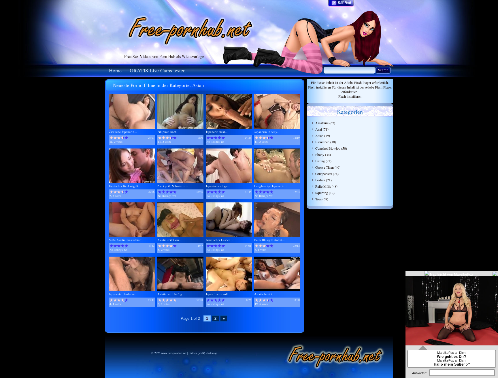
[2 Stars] (115, 138)
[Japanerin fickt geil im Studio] (229, 127)
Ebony (319, 154)
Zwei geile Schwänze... (172, 186)
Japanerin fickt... (217, 131)
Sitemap (212, 353)
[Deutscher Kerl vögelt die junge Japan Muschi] (132, 181)
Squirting (321, 192)
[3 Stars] (119, 138)
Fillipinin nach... (168, 131)
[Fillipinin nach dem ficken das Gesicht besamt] (180, 127)
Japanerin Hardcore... (123, 294)
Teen (318, 199)
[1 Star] (111, 138)
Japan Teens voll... (218, 294)
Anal (318, 129)
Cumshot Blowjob (327, 148)
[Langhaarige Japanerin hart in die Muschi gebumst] (277, 181)
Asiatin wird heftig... (171, 294)
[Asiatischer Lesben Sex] (229, 235)
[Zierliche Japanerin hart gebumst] (132, 127)
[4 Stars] (122, 138)
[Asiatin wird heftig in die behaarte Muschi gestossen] (180, 289)
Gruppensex (323, 173)
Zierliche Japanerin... (123, 131)
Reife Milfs (323, 186)
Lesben (320, 180)
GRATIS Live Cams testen (158, 70)
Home (115, 70)
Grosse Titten (324, 167)
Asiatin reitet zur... (169, 240)
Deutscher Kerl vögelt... (125, 186)
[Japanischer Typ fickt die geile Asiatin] (229, 181)
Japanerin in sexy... (267, 131)
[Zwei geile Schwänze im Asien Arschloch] (180, 181)
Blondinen (322, 142)
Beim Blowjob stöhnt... (269, 240)
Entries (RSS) (197, 353)
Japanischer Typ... (218, 186)
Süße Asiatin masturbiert (125, 240)
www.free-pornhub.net (173, 353)
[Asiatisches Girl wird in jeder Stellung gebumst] (277, 289)
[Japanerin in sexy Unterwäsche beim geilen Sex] (277, 127)
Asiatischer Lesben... (219, 240)
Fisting (320, 161)
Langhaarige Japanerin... (270, 186)
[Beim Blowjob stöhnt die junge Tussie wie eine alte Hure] (277, 235)
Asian (319, 135)
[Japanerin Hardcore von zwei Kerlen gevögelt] (132, 289)
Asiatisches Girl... (265, 294)
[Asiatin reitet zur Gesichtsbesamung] (180, 235)
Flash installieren (319, 87)
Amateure (322, 123)
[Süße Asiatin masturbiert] (132, 235)
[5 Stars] (126, 138)
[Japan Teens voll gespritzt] (229, 289)
